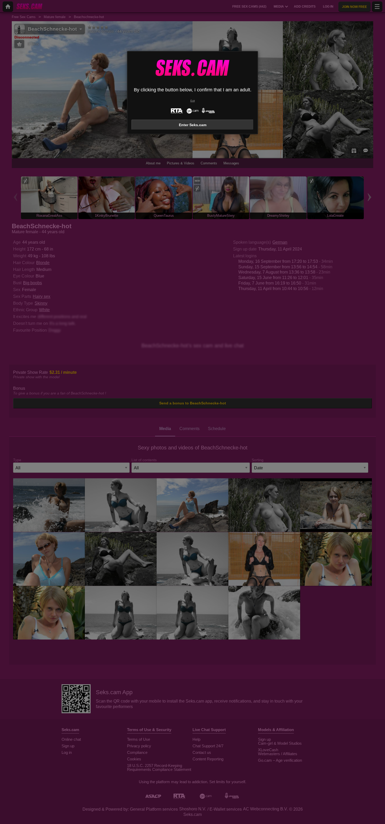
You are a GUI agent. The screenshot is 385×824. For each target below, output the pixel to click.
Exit (192, 100)
